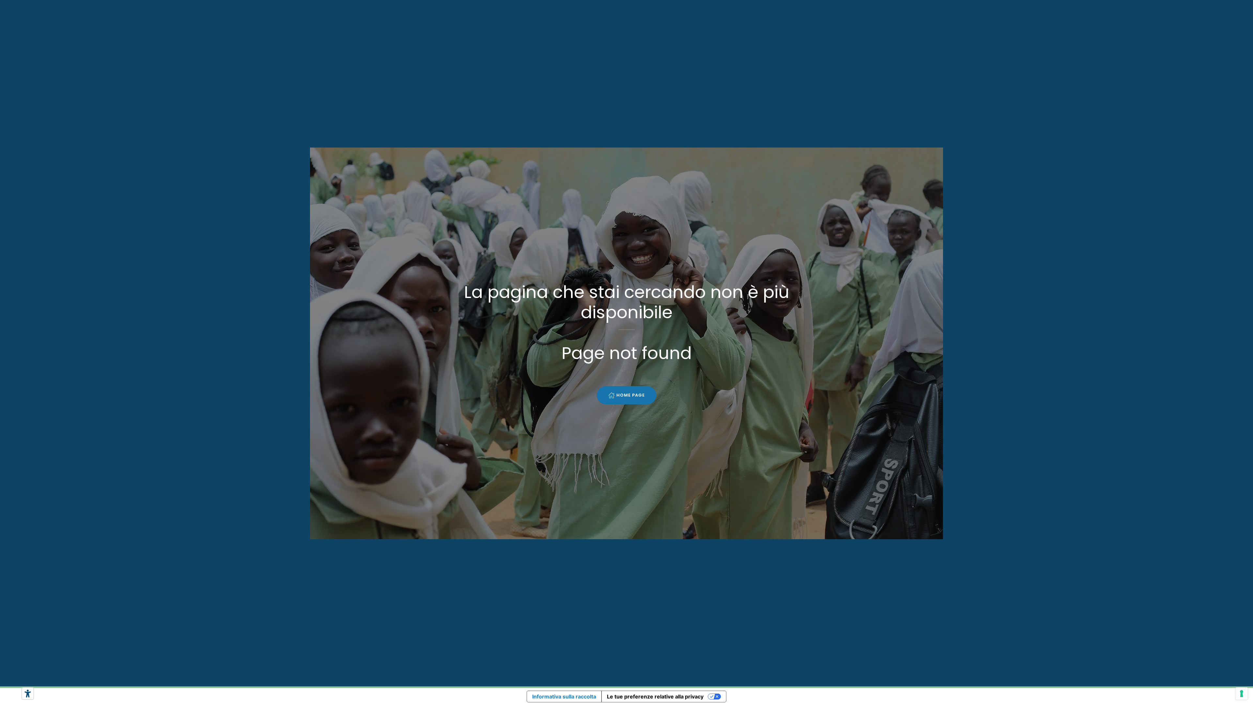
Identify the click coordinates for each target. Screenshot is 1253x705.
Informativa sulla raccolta (564, 696)
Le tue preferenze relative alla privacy (655, 696)
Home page (630, 395)
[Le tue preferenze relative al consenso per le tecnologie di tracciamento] (1241, 693)
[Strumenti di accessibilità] (28, 693)
